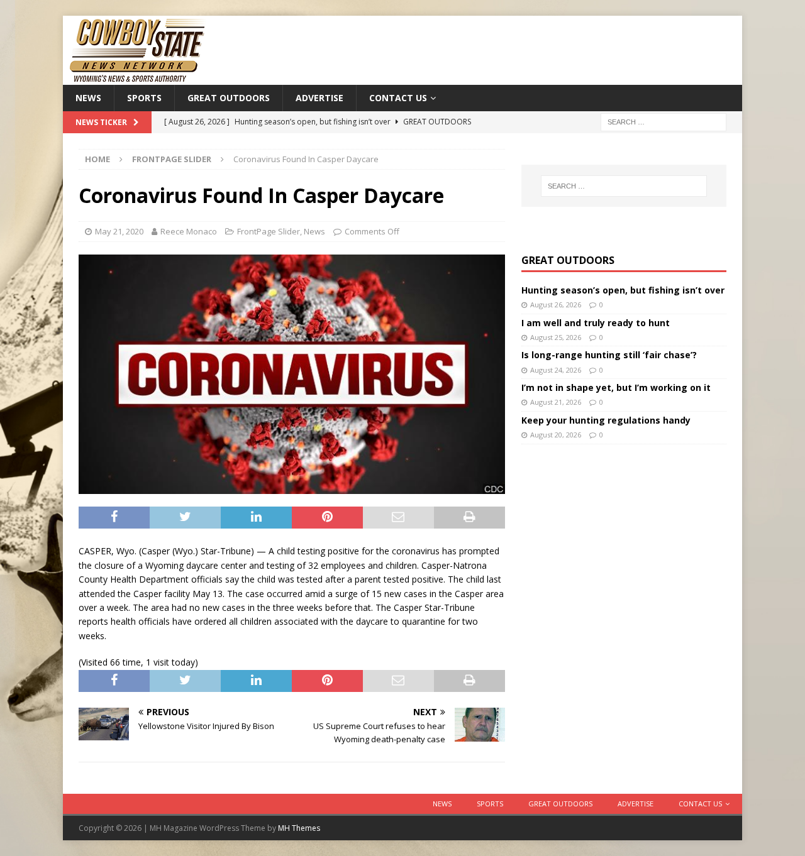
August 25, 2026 (555, 337)
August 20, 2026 (555, 434)
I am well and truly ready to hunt (595, 323)
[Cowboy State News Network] (138, 78)
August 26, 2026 (555, 304)
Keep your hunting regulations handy (606, 420)
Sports (144, 98)
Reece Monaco (188, 231)
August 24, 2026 (555, 370)
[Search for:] (663, 122)
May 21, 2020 (119, 231)
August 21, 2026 (555, 402)
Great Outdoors (228, 98)
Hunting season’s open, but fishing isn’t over (622, 290)
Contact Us (398, 98)
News (88, 98)
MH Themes (299, 828)
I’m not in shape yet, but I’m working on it (616, 387)
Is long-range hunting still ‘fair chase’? (609, 355)
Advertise (319, 98)
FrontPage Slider (268, 231)
